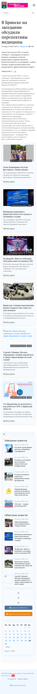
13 (17, 634)
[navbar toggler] (33, 5)
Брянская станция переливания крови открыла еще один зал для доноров (18, 308)
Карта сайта (23, 679)
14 (21, 634)
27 (18, 641)
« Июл (7, 647)
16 (29, 634)
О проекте (12, 679)
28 (22, 641)
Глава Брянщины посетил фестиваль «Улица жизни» (15, 168)
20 (18, 637)
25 (10, 641)
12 (14, 634)
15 (25, 634)
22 (26, 637)
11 (9, 634)
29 (26, 641)
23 (29, 637)
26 (14, 641)
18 (10, 637)
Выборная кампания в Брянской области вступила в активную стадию (17, 214)
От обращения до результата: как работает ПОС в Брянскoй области (17, 406)
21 (21, 637)
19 (14, 637)
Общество (24, 46)
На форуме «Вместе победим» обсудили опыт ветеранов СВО (18, 259)
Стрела (25, 76)
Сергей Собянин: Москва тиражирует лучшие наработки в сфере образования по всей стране (18, 356)
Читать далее (9, 181)
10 (6, 634)
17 (6, 637)
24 (6, 641)
